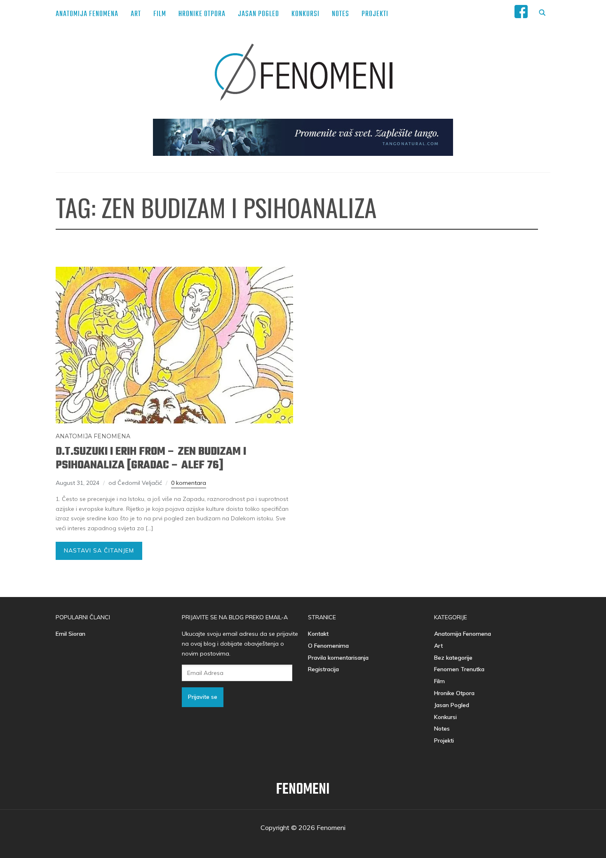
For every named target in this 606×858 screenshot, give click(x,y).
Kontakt (318, 633)
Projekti (375, 14)
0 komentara (188, 483)
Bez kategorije (453, 657)
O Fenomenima (328, 645)
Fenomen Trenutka (459, 669)
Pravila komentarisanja (338, 657)
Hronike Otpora (202, 14)
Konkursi (305, 14)
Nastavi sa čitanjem (99, 550)
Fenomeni (303, 790)
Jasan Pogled (258, 14)
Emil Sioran (70, 633)
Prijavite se (202, 697)
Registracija (323, 669)
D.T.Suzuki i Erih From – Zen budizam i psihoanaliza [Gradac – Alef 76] (151, 458)
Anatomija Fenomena (87, 14)
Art (136, 14)
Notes (340, 14)
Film (159, 14)
